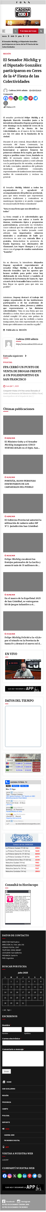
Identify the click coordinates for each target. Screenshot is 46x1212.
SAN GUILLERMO (8, 1089)
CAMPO (5, 1109)
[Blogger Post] (5, 103)
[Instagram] (10, 98)
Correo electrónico (11, 1038)
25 (29, 998)
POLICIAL (7, 362)
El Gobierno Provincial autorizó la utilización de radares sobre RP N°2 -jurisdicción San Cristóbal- (23, 523)
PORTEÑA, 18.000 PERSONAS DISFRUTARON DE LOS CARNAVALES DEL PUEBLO (20, 484)
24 (23, 998)
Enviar (6, 1071)
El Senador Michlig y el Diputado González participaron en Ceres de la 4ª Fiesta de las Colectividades (22, 71)
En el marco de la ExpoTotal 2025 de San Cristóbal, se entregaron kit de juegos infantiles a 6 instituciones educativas (23, 601)
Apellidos (27, 1033)
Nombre (6, 1025)
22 (11, 998)
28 (5, 1003)
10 (23, 987)
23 (17, 998)
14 (5, 992)
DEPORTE (6, 1122)
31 (23, 1003)
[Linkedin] (25, 98)
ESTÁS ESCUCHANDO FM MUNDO (15, 1207)
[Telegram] (35, 98)
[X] (15, 98)
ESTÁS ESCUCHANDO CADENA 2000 (15, 1204)
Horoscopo (27, 924)
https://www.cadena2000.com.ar (29, 344)
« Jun (4, 1010)
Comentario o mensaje (13, 1049)
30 (17, 1003)
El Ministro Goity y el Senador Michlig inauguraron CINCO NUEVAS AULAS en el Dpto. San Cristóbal (21, 444)
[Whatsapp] (20, 98)
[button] (15, 31)
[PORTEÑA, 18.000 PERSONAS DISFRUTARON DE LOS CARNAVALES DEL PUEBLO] (23, 464)
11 (29, 987)
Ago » (9, 1010)
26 (35, 998)
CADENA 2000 (9, 1135)
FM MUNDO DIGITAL (12, 1140)
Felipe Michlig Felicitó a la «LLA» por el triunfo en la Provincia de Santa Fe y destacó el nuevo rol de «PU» (23, 640)
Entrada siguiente (13, 356)
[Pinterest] (30, 98)
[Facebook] (5, 98)
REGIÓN (7, 54)
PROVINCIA (6, 1102)
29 (11, 1003)
